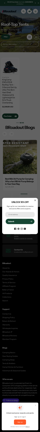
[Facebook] (15, 229)
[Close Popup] (35, 200)
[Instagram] (22, 229)
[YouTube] (25, 229)
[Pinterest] (18, 229)
